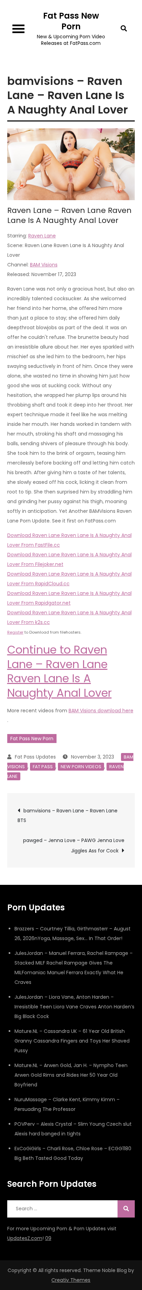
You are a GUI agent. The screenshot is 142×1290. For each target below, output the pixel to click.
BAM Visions (44, 264)
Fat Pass (43, 766)
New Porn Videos (81, 766)
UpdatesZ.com (24, 1238)
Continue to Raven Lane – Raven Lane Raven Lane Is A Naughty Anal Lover (59, 671)
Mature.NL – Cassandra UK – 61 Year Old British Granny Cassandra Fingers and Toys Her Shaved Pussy (72, 1041)
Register (15, 632)
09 (48, 1238)
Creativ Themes (70, 1280)
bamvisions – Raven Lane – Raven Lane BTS (68, 815)
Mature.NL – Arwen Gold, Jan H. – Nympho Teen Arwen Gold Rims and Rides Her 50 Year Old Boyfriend (71, 1075)
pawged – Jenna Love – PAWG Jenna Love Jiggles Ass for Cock (73, 845)
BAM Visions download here (101, 710)
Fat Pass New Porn (71, 21)
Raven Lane (42, 235)
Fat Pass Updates (35, 756)
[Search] (126, 1209)
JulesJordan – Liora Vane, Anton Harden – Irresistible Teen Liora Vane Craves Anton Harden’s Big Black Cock (74, 1007)
